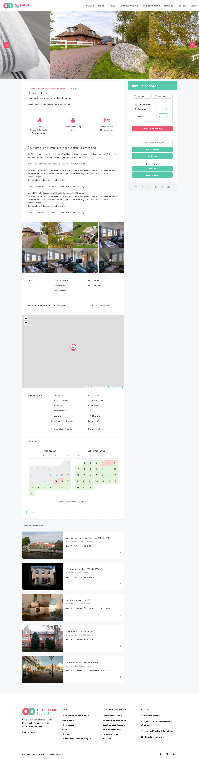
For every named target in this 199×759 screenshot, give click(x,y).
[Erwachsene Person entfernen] (159, 109)
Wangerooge (152, 175)
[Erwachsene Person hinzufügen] (166, 109)
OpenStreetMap (105, 387)
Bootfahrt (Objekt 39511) (78, 600)
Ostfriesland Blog (129, 5)
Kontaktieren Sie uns (154, 737)
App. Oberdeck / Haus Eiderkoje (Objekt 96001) (89, 538)
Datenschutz (69, 720)
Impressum (68, 725)
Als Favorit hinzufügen (153, 142)
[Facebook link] (161, 754)
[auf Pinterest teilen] (149, 187)
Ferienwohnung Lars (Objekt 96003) (83, 569)
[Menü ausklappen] (120, 552)
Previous (6, 45)
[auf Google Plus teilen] (162, 187)
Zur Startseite (152, 149)
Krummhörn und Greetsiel (115, 720)
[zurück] (33, 512)
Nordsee (168, 5)
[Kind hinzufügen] (166, 116)
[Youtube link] (174, 754)
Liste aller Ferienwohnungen (77, 738)
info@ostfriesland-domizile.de (159, 731)
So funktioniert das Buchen (76, 716)
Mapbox (95, 387)
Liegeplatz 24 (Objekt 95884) (80, 631)
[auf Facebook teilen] (136, 187)
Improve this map (117, 387)
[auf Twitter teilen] (142, 187)
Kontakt (181, 5)
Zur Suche (152, 156)
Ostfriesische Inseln (112, 716)
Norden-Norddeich (112, 729)
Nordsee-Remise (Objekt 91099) (82, 662)
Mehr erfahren (29, 732)
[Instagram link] (167, 754)
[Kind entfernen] (159, 116)
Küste (112, 5)
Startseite (88, 5)
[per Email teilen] (168, 187)
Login (193, 5)
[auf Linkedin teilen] (155, 187)
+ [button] (26, 318)
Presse (66, 734)
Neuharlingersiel (111, 734)
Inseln (101, 5)
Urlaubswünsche (151, 5)
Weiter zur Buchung (152, 128)
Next (192, 45)
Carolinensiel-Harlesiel (114, 725)
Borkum (152, 168)
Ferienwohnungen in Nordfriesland (51, 88)
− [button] (26, 322)
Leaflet (88, 387)
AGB (65, 729)
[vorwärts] (109, 512)
